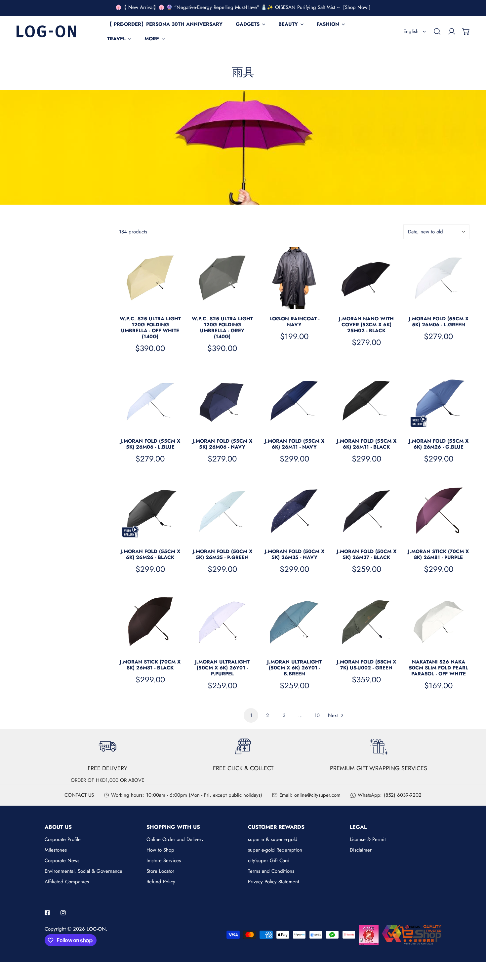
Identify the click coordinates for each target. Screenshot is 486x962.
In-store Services (163, 860)
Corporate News (62, 860)
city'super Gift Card (269, 860)
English (411, 31)
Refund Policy (160, 881)
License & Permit (368, 839)
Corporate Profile (63, 839)
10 (317, 715)
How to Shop (160, 850)
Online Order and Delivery (175, 839)
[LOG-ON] (46, 31)
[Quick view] (173, 301)
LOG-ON (96, 929)
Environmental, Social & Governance (83, 871)
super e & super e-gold (273, 839)
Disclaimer (361, 850)
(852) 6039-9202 (403, 795)
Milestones (56, 850)
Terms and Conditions (271, 871)
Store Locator (160, 871)
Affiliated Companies (67, 881)
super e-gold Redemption (275, 850)
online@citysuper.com (317, 795)
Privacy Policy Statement (273, 881)
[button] (466, 31)
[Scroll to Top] (474, 927)
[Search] (437, 31)
